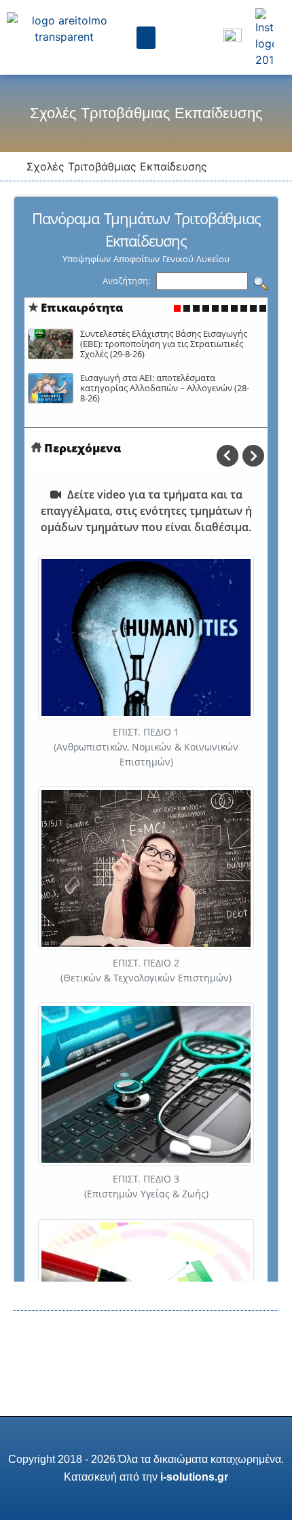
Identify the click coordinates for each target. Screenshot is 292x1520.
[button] (146, 37)
